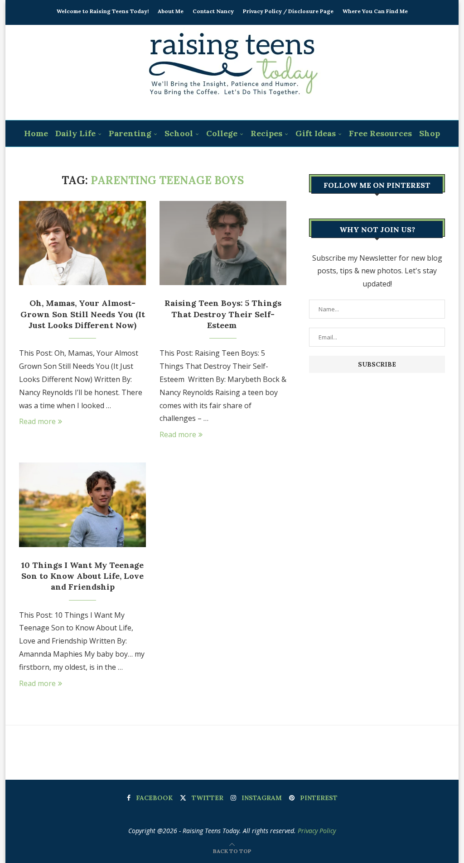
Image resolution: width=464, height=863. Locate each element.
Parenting (130, 133)
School (178, 133)
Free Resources (380, 133)
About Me (171, 11)
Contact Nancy (213, 11)
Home (36, 133)
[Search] (237, 161)
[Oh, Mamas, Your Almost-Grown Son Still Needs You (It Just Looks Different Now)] (82, 243)
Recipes (266, 133)
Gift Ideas (315, 133)
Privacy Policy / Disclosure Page (288, 11)
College (221, 133)
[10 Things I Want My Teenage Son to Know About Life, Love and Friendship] (82, 504)
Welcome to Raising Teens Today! (103, 11)
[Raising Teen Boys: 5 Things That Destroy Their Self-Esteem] (223, 243)
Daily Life (75, 133)
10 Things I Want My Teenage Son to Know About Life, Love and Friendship (82, 576)
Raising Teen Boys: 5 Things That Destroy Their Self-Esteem (222, 314)
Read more (37, 421)
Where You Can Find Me (375, 11)
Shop (429, 133)
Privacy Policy (317, 830)
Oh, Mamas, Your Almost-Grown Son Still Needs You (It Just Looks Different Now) (82, 314)
